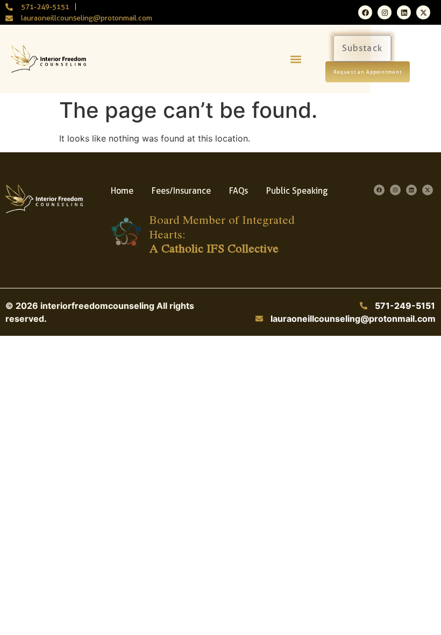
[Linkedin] (404, 12)
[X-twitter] (423, 12)
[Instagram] (385, 12)
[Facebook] (365, 12)
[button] (295, 59)
